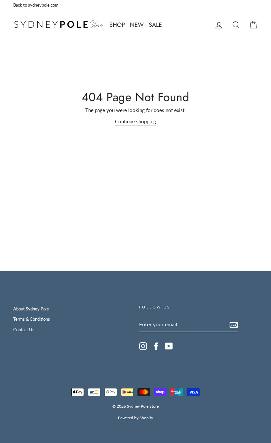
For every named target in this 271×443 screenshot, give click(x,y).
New (137, 24)
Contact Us (23, 329)
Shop (117, 24)
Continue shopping (135, 121)
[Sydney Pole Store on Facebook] (156, 346)
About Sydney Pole (31, 308)
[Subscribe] (233, 324)
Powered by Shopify (135, 417)
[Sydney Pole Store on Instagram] (143, 346)
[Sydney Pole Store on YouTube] (169, 346)
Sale (155, 24)
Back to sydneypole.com (35, 5)
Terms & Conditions (31, 319)
